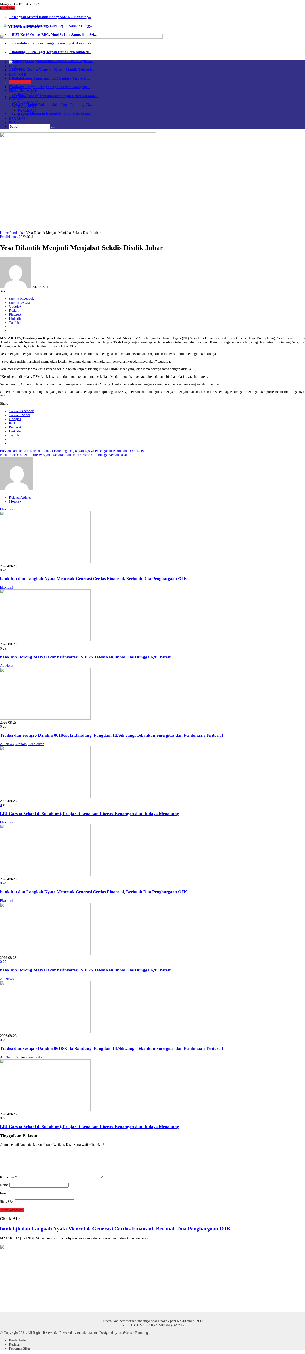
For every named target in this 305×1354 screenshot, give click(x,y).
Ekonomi (6, 509)
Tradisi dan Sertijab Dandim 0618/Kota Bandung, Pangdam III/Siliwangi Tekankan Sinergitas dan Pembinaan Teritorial (111, 735)
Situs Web (7, 1201)
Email (4, 1193)
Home (4, 233)
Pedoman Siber (19, 1348)
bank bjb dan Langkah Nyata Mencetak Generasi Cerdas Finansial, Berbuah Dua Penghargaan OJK (93, 578)
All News (7, 665)
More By (16, 501)
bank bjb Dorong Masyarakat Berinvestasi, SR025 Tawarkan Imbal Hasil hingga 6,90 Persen (86, 657)
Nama (4, 1185)
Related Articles (20, 497)
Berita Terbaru (19, 1340)
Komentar (8, 1177)
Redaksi (14, 122)
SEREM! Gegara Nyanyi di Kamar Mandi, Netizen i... (51, 69)
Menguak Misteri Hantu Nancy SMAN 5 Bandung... (50, 17)
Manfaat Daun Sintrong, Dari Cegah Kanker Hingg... (51, 26)
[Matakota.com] (22, 26)
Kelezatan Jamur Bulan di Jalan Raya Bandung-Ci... (50, 105)
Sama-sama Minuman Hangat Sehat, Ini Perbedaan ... (51, 113)
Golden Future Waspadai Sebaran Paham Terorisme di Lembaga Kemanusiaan (64, 455)
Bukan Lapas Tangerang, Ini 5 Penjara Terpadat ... (49, 78)
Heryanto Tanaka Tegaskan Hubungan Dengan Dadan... (53, 96)
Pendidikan (17, 233)
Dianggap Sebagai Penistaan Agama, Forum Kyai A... (51, 61)
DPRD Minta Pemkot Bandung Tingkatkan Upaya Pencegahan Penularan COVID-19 (72, 451)
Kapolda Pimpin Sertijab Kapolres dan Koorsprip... (49, 87)
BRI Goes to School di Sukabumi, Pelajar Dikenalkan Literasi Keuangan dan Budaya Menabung (89, 813)
